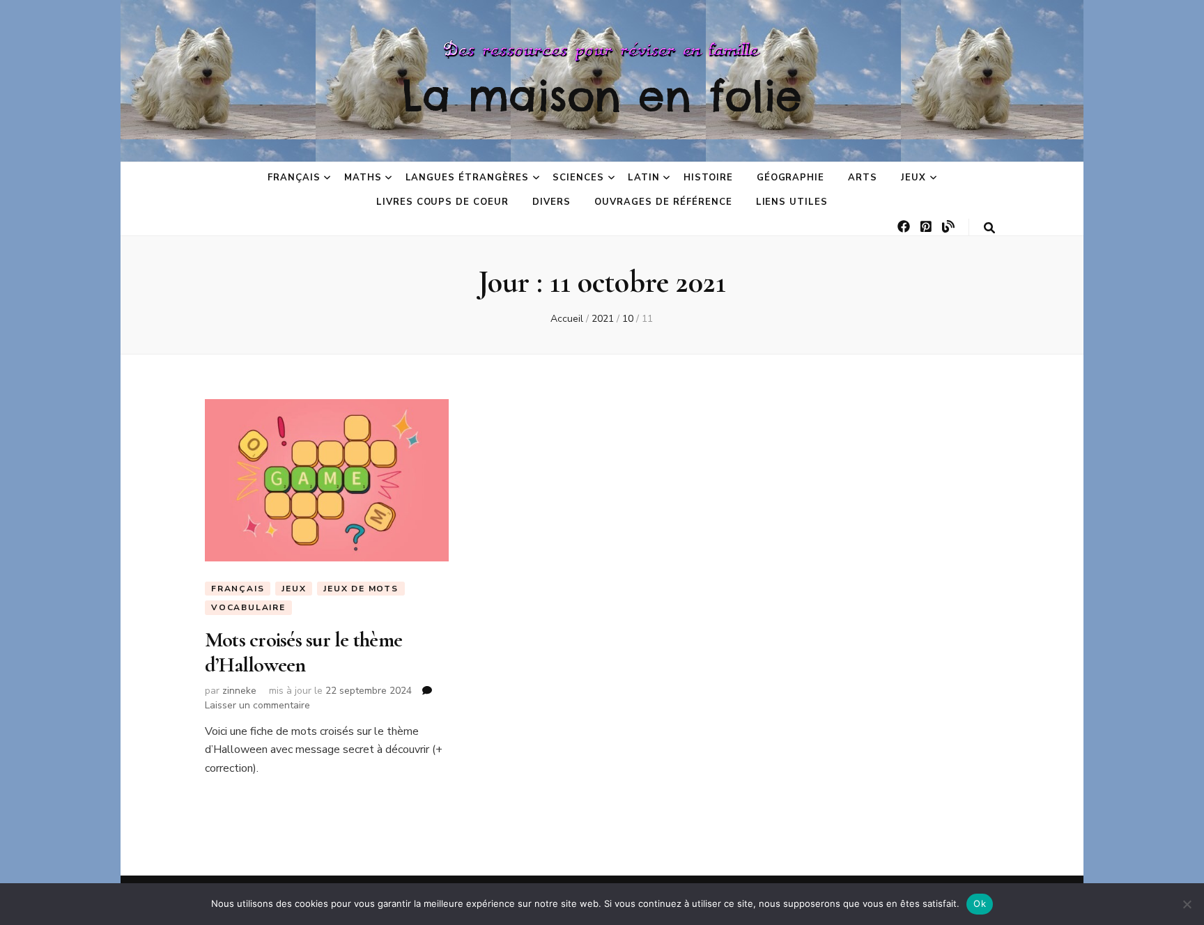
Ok (979, 903)
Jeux (913, 177)
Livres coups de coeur (442, 202)
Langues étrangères (468, 177)
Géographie (791, 177)
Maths (363, 177)
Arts (862, 177)
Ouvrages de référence (663, 202)
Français (294, 177)
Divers (551, 202)
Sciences (578, 177)
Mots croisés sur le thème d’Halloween (303, 652)
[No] (1187, 904)
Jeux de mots (361, 588)
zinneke (239, 690)
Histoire (708, 177)
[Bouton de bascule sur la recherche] (989, 228)
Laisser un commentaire (257, 705)
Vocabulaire (248, 607)
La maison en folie (602, 95)
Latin (644, 177)
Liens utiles (792, 202)
